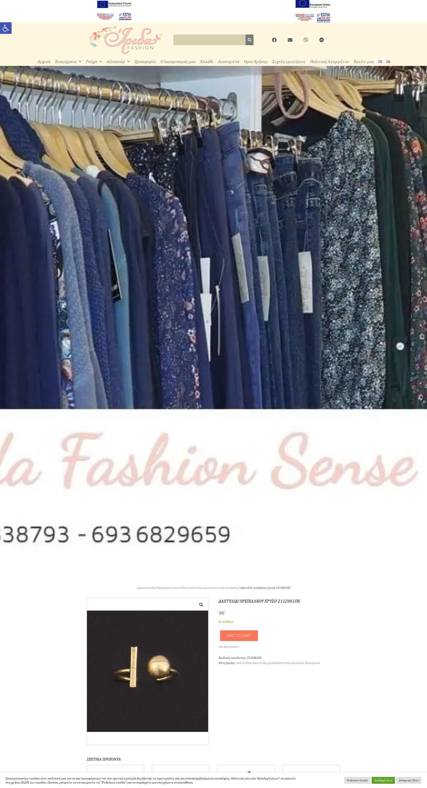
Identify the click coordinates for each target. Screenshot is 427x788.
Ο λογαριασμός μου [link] (178, 61)
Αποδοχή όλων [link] (383, 780)
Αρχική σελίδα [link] (145, 587)
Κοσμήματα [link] (66, 61)
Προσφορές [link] (145, 61)
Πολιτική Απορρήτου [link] (329, 61)
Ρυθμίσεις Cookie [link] (357, 780)
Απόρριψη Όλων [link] (409, 780)
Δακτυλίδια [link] (180, 587)
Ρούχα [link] (91, 61)
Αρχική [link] (43, 61)
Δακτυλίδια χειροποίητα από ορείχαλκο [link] (214, 587)
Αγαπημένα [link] (228, 61)
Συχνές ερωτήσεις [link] (289, 61)
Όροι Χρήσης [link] (256, 61)
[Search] (250, 40)
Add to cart (239, 636)
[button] (201, 605)
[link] (6, 28)
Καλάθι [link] (207, 61)
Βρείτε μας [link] (364, 61)
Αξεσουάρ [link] (116, 61)
